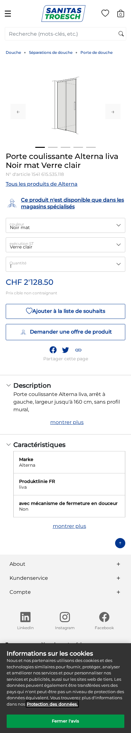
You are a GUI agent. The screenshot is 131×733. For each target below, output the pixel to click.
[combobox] (65, 33)
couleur (17, 224)
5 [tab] (91, 147)
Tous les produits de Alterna (42, 184)
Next (113, 111)
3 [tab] (65, 147)
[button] (78, 350)
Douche (13, 52)
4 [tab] (78, 147)
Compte (20, 592)
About (17, 564)
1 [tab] (40, 147)
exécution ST (22, 243)
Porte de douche (96, 52)
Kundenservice (29, 578)
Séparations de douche (50, 52)
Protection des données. (52, 704)
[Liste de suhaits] (105, 14)
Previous (18, 111)
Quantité (18, 263)
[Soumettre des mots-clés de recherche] (121, 34)
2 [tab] (53, 147)
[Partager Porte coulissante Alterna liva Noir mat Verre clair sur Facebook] (53, 350)
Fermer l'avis (65, 720)
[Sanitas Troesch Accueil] (63, 13)
